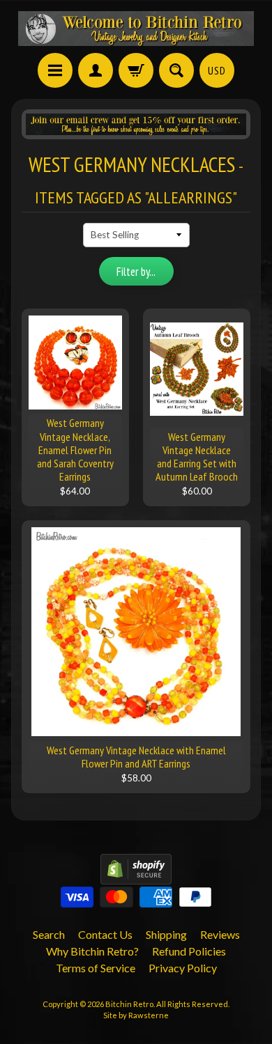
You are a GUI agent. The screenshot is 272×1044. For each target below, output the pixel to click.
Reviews (220, 934)
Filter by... (136, 271)
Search (49, 934)
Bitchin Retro (129, 1003)
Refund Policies (189, 951)
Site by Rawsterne (136, 1015)
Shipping (166, 934)
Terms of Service (95, 967)
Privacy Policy (183, 967)
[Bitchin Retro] (136, 28)
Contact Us (105, 934)
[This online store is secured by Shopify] (136, 875)
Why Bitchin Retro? (92, 951)
